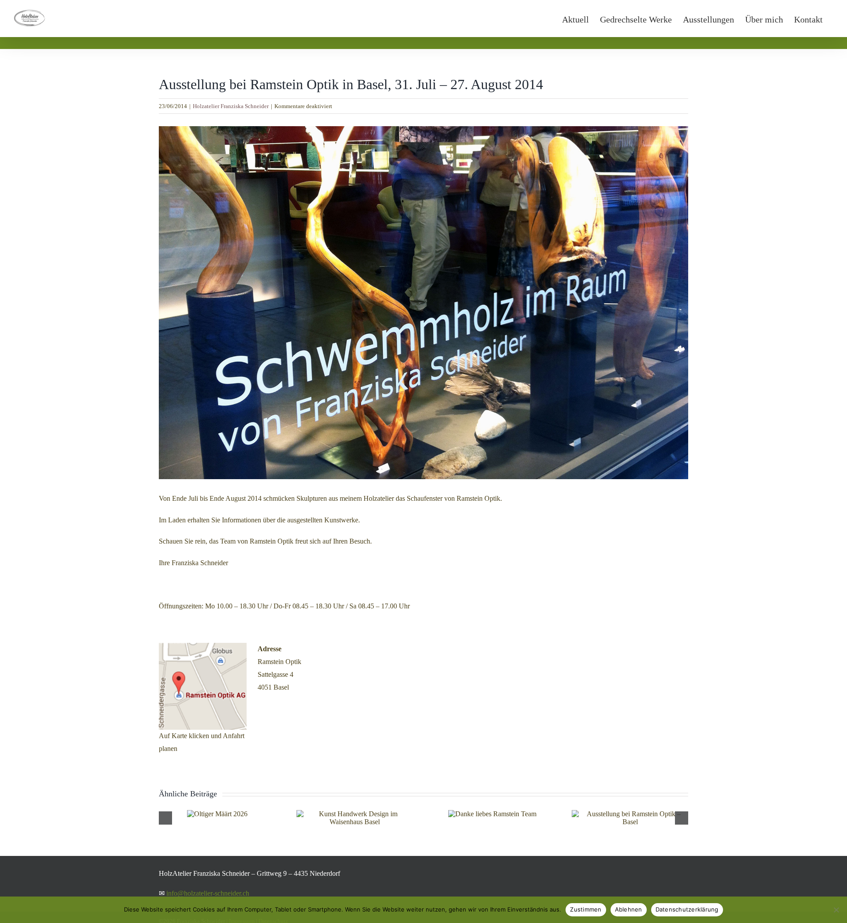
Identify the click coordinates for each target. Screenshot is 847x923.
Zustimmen (585, 909)
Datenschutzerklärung (687, 909)
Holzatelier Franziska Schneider (231, 106)
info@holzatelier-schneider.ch (207, 893)
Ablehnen (628, 909)
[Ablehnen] (836, 909)
